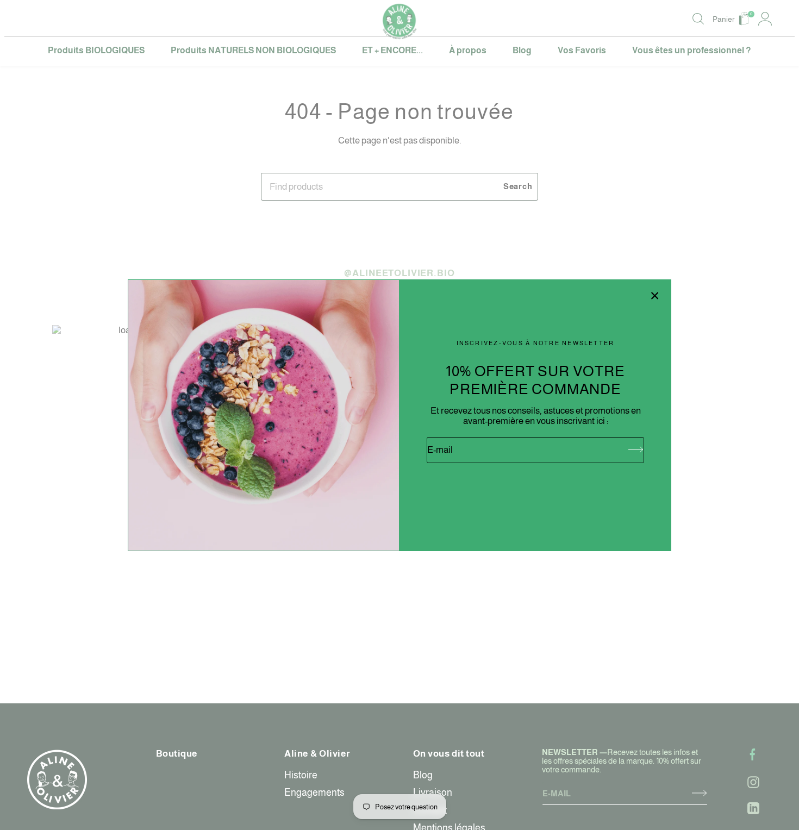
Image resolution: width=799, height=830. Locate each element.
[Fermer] (655, 295)
